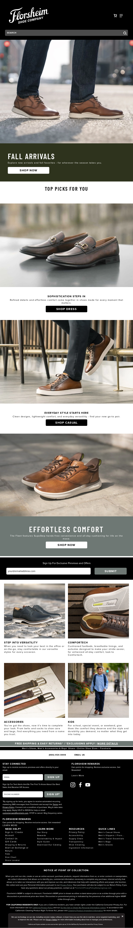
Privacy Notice (51, 920)
